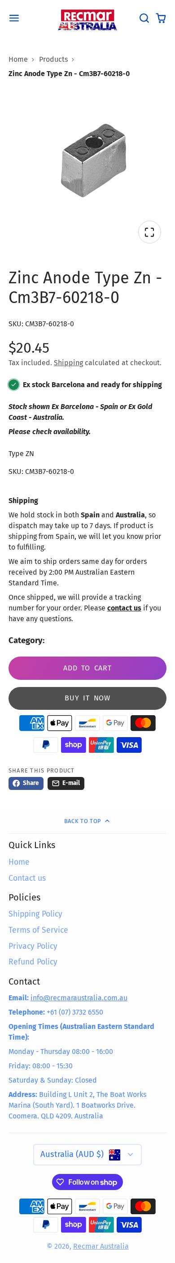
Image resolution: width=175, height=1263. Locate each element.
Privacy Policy (33, 946)
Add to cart (87, 668)
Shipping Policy (35, 914)
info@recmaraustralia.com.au (79, 998)
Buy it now (87, 698)
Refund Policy (33, 962)
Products (53, 59)
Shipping (68, 362)
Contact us (27, 878)
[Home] (87, 18)
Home (18, 59)
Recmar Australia (101, 1246)
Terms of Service (38, 930)
